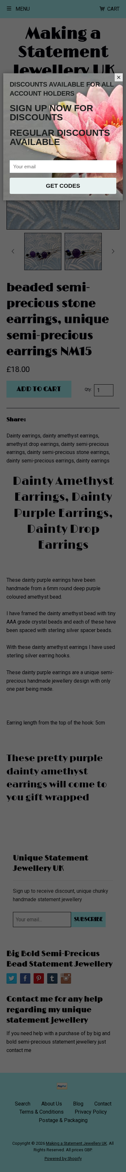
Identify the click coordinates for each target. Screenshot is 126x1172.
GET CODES (63, 186)
